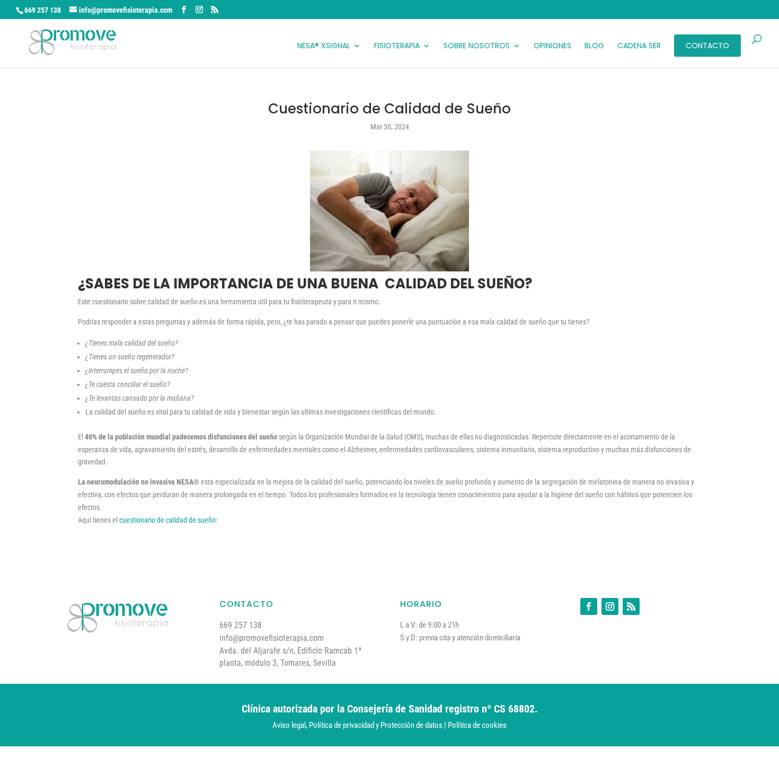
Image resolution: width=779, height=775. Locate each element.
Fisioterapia (397, 46)
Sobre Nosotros (477, 46)
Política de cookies (477, 725)
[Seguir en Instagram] (609, 606)
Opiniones (552, 46)
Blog (594, 46)
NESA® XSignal (323, 46)
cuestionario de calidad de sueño (167, 520)
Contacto (707, 45)
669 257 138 (42, 10)
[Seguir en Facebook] (588, 606)
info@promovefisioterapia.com (271, 638)
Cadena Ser (639, 46)
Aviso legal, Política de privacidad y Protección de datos (357, 725)
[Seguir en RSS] (631, 606)
